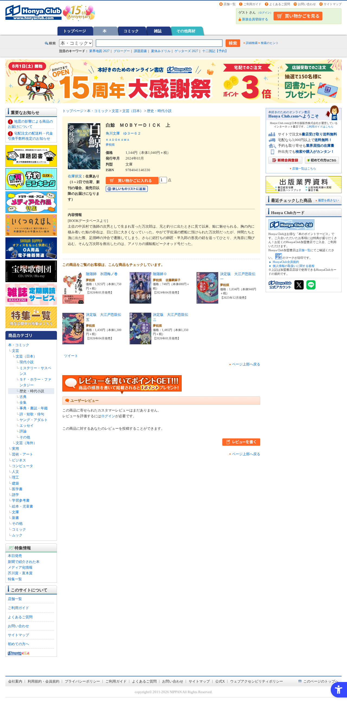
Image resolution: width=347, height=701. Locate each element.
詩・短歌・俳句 (32, 414)
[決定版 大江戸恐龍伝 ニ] (140, 342)
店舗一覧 (230, 4)
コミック (131, 31)
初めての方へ (18, 644)
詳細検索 (252, 42)
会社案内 (15, 681)
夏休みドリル (161, 51)
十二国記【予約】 (215, 51)
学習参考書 (21, 500)
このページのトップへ (321, 681)
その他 (25, 437)
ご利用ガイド (252, 4)
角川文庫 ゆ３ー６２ (123, 133)
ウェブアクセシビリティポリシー (256, 681)
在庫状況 (75, 176)
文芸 (15, 351)
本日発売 (15, 556)
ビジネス (19, 460)
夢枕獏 (110, 144)
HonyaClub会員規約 (286, 261)
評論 (23, 431)
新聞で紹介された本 (24, 562)
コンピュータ (22, 466)
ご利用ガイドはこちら (319, 126)
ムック (17, 535)
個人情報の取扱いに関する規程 (293, 265)
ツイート (71, 356)
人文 (15, 472)
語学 (15, 495)
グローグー (122, 51)
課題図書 (140, 51)
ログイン (264, 12)
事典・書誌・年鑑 (34, 408)
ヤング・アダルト (34, 420)
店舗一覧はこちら (304, 168)
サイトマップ (333, 4)
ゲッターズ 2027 (186, 51)
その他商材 (185, 31)
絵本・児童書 (22, 506)
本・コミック (18, 345)
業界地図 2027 (99, 51)
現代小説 (27, 362)
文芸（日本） (26, 356)
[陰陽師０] (140, 301)
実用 (15, 449)
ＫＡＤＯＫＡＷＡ (118, 139)
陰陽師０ (160, 274)
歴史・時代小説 (32, 391)
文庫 (15, 512)
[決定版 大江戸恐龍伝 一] (207, 301)
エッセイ (27, 425)
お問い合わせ (307, 4)
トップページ (74, 31)
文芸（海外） (26, 443)
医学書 (17, 489)
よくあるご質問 (279, 4)
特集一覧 (15, 579)
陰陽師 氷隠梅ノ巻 (102, 274)
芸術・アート (22, 454)
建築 (15, 483)
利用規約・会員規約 (43, 681)
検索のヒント (270, 42)
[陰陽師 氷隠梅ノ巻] (73, 301)
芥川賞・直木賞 (20, 573)
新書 (15, 518)
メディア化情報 (20, 567)
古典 (23, 397)
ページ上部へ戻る (246, 364)
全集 (23, 402)
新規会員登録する (255, 19)
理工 (15, 477)
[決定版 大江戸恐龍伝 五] (73, 342)
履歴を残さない (328, 200)
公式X (220, 681)
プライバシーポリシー (82, 681)
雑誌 (158, 31)
